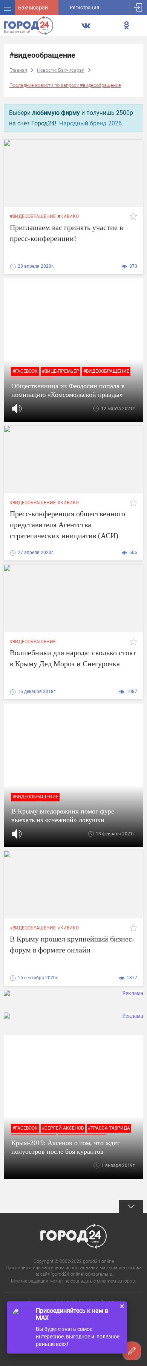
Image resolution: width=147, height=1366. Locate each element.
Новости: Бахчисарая (60, 70)
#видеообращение (33, 216)
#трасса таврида (109, 1128)
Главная (18, 70)
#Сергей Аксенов (63, 1128)
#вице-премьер (60, 371)
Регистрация (84, 7)
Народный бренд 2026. (91, 123)
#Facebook (25, 371)
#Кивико (68, 216)
